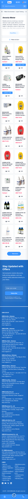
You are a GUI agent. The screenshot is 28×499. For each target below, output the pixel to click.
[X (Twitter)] (8, 483)
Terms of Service (9, 298)
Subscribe (14, 293)
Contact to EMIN (7, 476)
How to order (6, 480)
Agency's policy (7, 466)
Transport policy (19, 475)
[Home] (1, 11)
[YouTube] (5, 483)
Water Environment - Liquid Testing (14, 11)
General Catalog (7, 478)
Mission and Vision (20, 467)
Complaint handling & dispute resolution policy (7, 473)
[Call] (14, 496)
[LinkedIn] (11, 483)
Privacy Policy (18, 298)
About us (5, 464)
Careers (5, 469)
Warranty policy (19, 478)
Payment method (19, 469)
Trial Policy (18, 476)
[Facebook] (2, 483)
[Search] (24, 6)
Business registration (8, 467)
